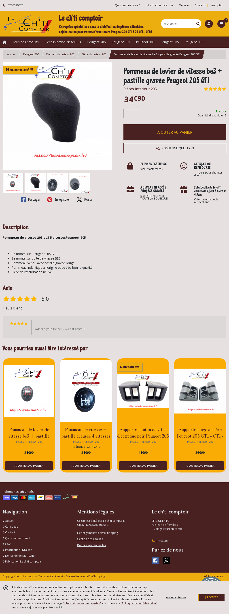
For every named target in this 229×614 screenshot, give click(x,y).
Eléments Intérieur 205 (60, 54)
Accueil (11, 54)
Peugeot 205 (31, 54)
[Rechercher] (198, 23)
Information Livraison (18, 550)
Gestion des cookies (90, 539)
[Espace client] (209, 24)
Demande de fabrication (20, 556)
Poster (88, 199)
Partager (33, 199)
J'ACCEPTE (211, 597)
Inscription (217, 5)
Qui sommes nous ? (17, 538)
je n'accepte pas (175, 597)
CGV (7, 544)
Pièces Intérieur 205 (94, 54)
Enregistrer (61, 199)
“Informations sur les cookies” (82, 603)
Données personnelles (91, 545)
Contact (200, 5)
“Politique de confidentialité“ (139, 603)
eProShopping (96, 576)
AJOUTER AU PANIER (174, 132)
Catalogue (11, 526)
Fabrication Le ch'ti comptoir (22, 561)
